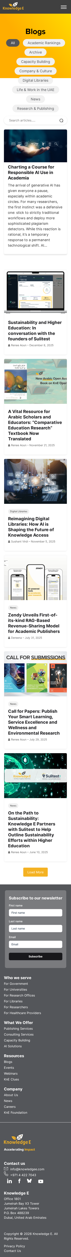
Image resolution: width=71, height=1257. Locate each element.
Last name (15, 921)
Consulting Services (19, 1034)
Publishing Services (18, 1028)
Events (9, 1068)
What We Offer (18, 1022)
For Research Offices (19, 995)
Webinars (11, 1073)
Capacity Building (17, 1040)
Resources (14, 1056)
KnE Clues (11, 1079)
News (8, 1101)
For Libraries (13, 1001)
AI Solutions (13, 1046)
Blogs (8, 1062)
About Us (11, 1095)
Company (13, 1089)
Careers (10, 1107)
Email (12, 937)
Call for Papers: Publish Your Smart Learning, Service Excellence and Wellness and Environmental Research (34, 722)
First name (15, 905)
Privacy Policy (14, 1246)
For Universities (15, 989)
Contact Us (12, 1251)
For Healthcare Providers (22, 1013)
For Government (16, 984)
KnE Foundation (15, 1112)
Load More (35, 872)
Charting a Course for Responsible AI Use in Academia (31, 172)
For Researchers (16, 1007)
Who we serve (17, 977)
